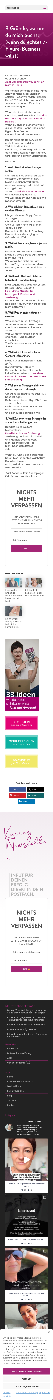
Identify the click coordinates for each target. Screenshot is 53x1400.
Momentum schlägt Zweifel (21, 1029)
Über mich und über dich (20, 1081)
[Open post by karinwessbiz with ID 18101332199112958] (26, 1216)
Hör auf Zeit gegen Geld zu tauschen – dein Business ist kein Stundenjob (26, 1018)
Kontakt (11, 1105)
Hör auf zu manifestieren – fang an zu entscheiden (27, 1035)
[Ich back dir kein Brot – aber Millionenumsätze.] (33, 583)
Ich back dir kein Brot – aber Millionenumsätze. (34, 593)
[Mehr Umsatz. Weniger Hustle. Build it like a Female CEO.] (13, 611)
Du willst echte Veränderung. (22, 433)
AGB (9, 1058)
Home (10, 1076)
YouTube (11, 1100)
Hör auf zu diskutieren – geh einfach (26, 1024)
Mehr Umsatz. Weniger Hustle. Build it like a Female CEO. (13, 623)
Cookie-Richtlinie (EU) (18, 1062)
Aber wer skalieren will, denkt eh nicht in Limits (24, 83)
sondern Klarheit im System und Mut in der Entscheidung (25, 376)
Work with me (14, 1086)
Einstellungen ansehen (27, 1386)
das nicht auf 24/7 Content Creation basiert (26, 118)
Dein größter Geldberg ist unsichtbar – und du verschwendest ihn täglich (26, 1011)
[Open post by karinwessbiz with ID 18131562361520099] (26, 1269)
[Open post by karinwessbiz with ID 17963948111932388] (26, 1325)
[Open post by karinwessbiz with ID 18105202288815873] (26, 1160)
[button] (49, 1332)
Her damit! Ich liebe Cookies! (27, 1371)
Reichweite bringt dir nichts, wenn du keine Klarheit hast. (13, 596)
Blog (9, 1095)
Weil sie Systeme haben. (31, 191)
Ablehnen (26, 1378)
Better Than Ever (15, 1091)
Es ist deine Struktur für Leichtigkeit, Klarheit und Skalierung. (20, 294)
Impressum (44, 1392)
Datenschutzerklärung (27, 1392)
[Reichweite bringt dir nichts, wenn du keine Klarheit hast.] (13, 583)
